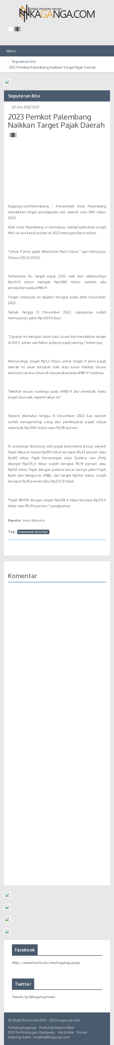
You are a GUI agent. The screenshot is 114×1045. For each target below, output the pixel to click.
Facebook (25, 950)
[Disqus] (57, 663)
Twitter (23, 984)
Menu (11, 52)
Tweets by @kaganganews (33, 997)
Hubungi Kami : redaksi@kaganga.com (39, 1037)
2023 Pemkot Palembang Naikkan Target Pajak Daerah (52, 67)
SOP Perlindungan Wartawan (31, 1032)
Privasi (82, 1032)
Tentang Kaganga (22, 1027)
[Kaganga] (57, 13)
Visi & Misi (66, 1032)
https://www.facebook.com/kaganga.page (46, 962)
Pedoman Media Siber (57, 1027)
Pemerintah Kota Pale (33, 531)
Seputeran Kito (24, 61)
